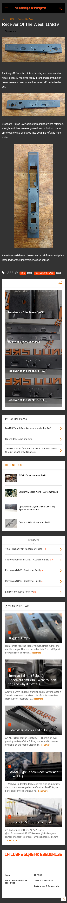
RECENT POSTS (15, 465)
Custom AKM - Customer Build (34, 522)
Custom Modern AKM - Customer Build (38, 492)
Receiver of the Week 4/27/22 (26, 400)
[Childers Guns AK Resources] (30, 8)
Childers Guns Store (43, 880)
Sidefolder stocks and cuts (27, 730)
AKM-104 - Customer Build (32, 475)
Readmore (36, 653)
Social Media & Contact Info (46, 886)
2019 (12, 19)
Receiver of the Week (25, 19)
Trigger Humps (19, 638)
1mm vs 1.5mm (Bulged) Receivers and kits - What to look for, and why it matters (32, 680)
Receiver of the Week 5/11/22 (26, 370)
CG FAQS (38, 875)
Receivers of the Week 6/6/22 (26, 312)
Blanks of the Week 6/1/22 (24, 341)
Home (4, 19)
